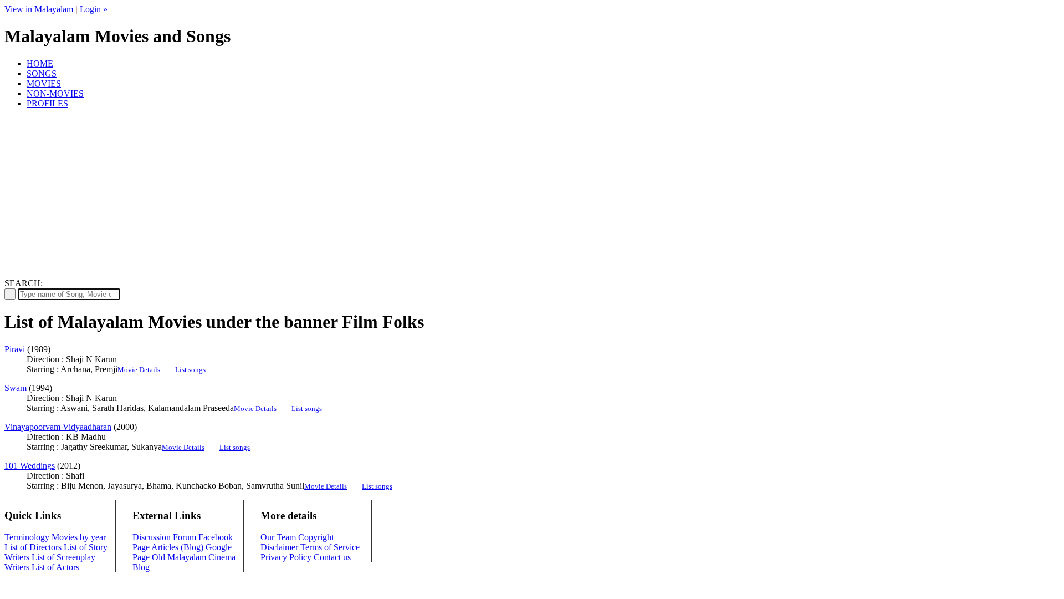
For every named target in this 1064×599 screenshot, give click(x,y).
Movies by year (79, 537)
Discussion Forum (164, 537)
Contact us (332, 557)
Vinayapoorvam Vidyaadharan (57, 427)
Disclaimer (279, 547)
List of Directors (33, 547)
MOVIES (44, 83)
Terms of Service (330, 547)
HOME (40, 63)
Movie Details (138, 370)
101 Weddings (29, 465)
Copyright (316, 537)
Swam (15, 388)
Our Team (278, 537)
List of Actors (55, 567)
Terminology (26, 537)
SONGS (42, 73)
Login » (94, 9)
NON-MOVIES (55, 93)
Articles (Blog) (177, 547)
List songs (190, 370)
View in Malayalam (38, 9)
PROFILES (47, 103)
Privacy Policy (285, 557)
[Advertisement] (532, 195)
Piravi (14, 349)
